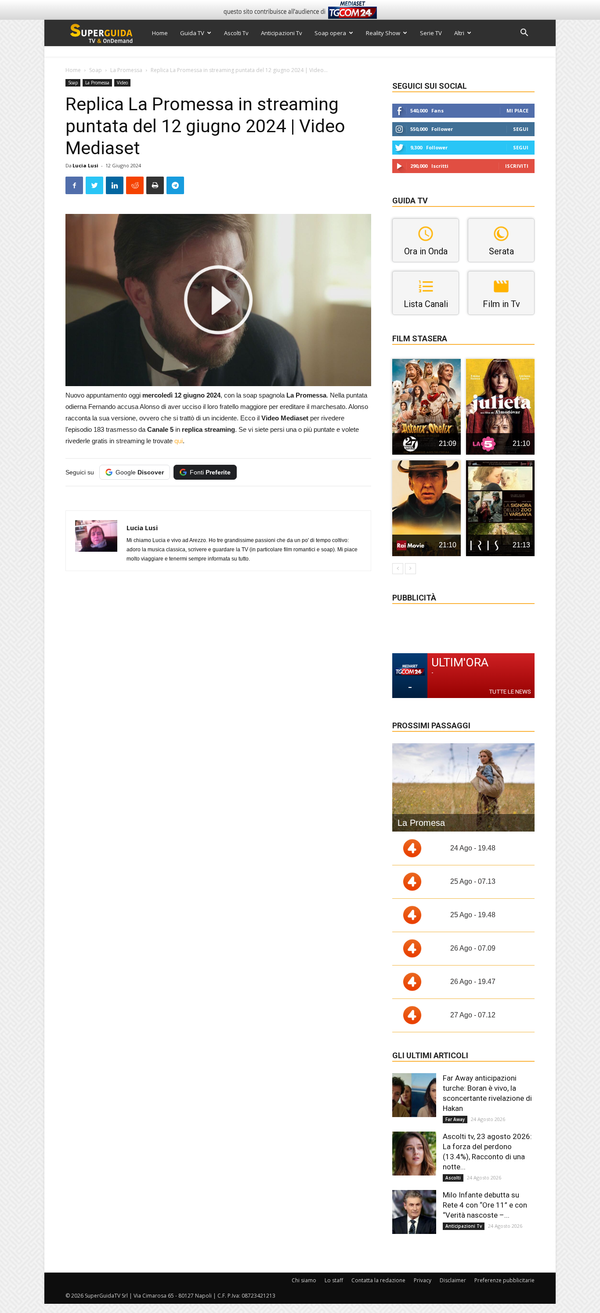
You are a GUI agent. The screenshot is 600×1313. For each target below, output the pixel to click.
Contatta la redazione (378, 1280)
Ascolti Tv (236, 33)
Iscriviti (516, 166)
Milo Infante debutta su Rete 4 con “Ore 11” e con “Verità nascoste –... (485, 1204)
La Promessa (126, 70)
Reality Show (383, 33)
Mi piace (517, 110)
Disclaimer (453, 1280)
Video (122, 83)
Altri (459, 33)
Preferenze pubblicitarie (504, 1280)
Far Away (455, 1119)
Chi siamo (304, 1280)
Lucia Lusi (85, 165)
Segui (520, 129)
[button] (524, 33)
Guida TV (192, 33)
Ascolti (453, 1178)
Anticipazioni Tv (281, 33)
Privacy (422, 1280)
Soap (95, 70)
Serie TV (431, 33)
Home (160, 33)
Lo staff (334, 1280)
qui (178, 441)
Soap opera (330, 33)
